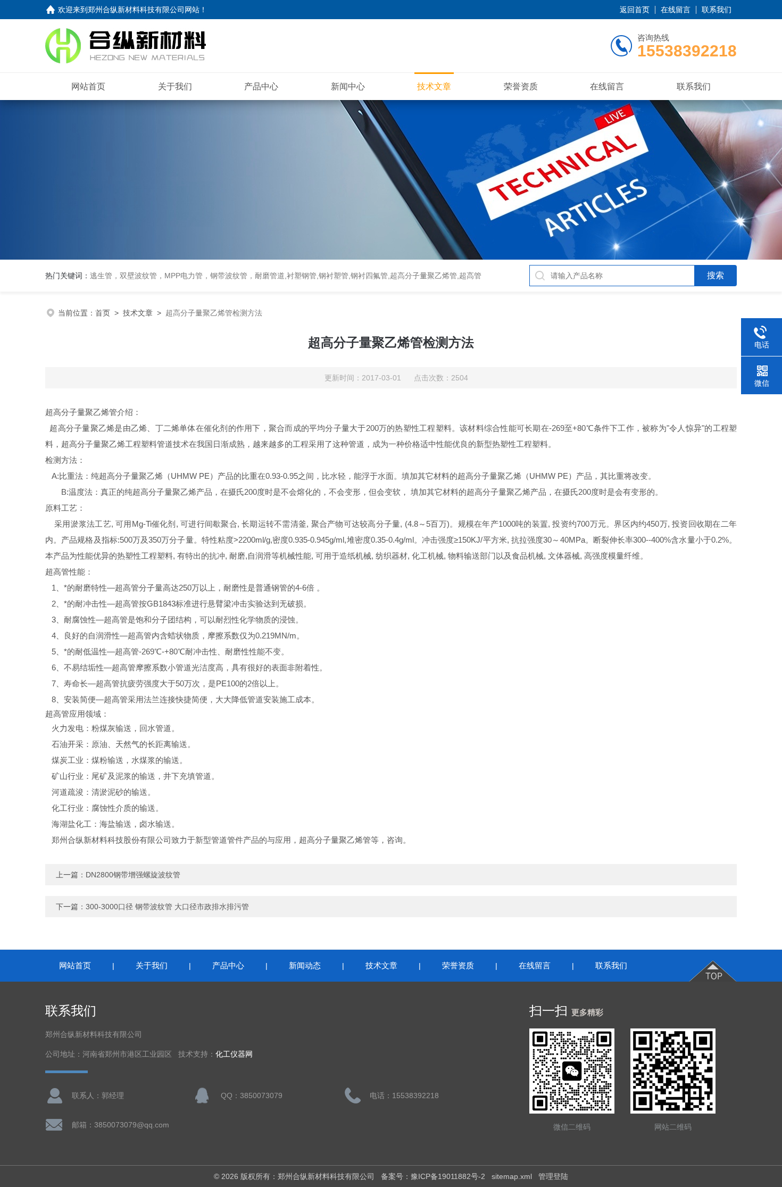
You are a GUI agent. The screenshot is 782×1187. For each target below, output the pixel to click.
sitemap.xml (512, 1176)
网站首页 (88, 86)
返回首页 (635, 9)
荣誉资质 (521, 86)
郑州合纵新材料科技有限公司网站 (143, 9)
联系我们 (716, 9)
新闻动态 (305, 965)
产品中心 (261, 86)
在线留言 (676, 9)
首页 (102, 313)
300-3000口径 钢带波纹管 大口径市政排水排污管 (167, 906)
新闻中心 (348, 86)
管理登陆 (553, 1176)
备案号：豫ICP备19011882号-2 (433, 1176)
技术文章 (434, 86)
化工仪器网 (234, 1054)
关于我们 (175, 86)
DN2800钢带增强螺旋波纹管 (133, 874)
